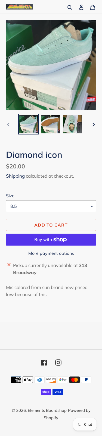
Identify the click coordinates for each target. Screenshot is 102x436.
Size (10, 195)
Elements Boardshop (47, 410)
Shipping (15, 176)
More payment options (51, 253)
